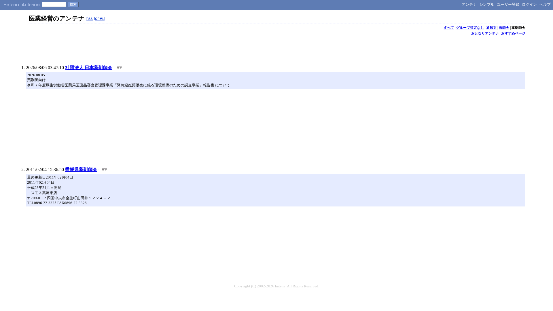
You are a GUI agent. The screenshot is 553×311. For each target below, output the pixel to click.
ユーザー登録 (508, 4)
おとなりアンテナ (485, 33)
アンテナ (469, 4)
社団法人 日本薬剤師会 (88, 67)
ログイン (529, 4)
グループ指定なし (470, 28)
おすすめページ (513, 33)
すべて (449, 28)
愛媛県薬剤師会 (81, 169)
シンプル (486, 4)
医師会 (504, 28)
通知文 (491, 28)
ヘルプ (545, 4)
